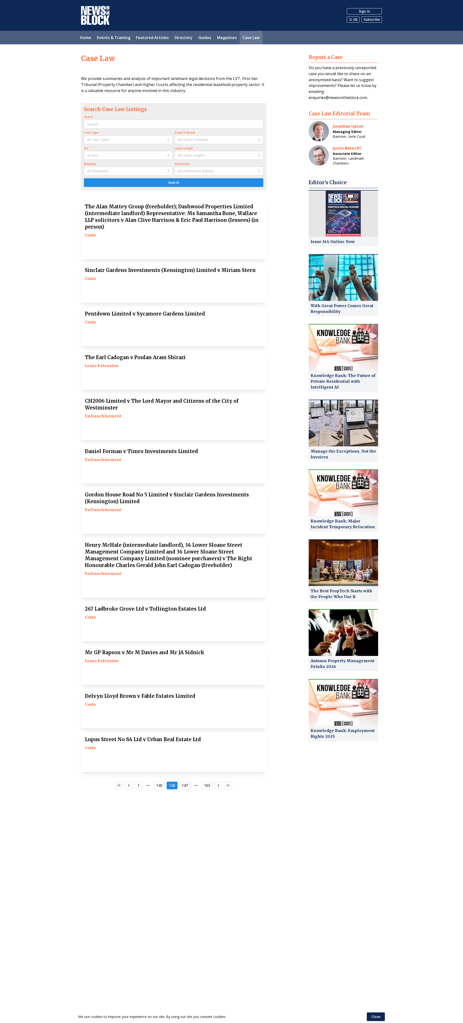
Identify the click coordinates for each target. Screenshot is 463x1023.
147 (185, 785)
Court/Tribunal (185, 133)
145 (159, 785)
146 (172, 785)
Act (86, 148)
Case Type (91, 133)
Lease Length (184, 148)
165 (207, 785)
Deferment (182, 164)
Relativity (90, 164)
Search (88, 117)
